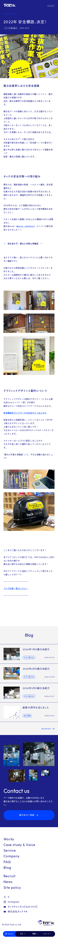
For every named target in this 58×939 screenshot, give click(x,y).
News (8, 882)
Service (10, 850)
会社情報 (27, 716)
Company (12, 856)
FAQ (7, 862)
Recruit (10, 876)
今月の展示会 (29, 658)
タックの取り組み (11, 28)
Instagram (13, 901)
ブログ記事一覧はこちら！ (16, 588)
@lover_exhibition (25, 226)
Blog (7, 867)
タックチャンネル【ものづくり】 (23, 906)
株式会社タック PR (17, 911)
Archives (46, 728)
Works (10, 934)
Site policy (12, 887)
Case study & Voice (19, 845)
